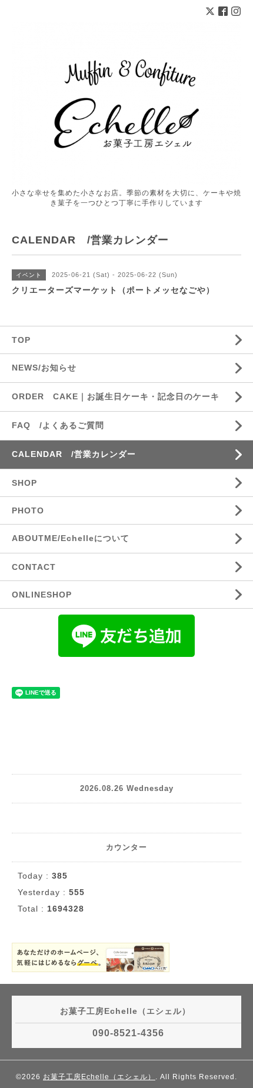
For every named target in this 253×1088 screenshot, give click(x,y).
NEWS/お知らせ (44, 367)
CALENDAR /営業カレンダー (74, 454)
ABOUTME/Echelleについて (70, 538)
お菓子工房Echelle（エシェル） (99, 1077)
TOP (21, 340)
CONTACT (34, 567)
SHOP (24, 483)
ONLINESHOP (42, 594)
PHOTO (28, 510)
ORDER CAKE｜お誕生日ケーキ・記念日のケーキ (115, 396)
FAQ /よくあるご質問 (58, 425)
